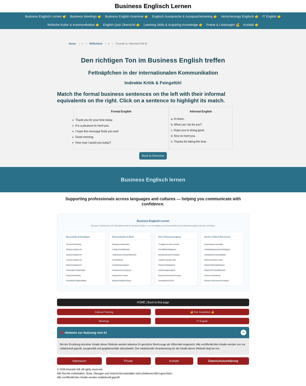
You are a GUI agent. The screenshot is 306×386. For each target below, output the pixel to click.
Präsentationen (117, 260)
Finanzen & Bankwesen (166, 265)
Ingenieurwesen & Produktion (169, 255)
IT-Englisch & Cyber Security (168, 244)
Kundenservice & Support (121, 270)
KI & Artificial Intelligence (167, 249)
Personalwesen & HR (166, 281)
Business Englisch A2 (74, 249)
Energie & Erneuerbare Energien (169, 275)
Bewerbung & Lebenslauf (213, 244)
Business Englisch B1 (74, 255)
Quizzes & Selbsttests (212, 275)
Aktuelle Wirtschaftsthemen (214, 265)
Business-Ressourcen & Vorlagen (216, 281)
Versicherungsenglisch (166, 270)
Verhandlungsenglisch (120, 265)
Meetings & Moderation (120, 244)
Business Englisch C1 (74, 265)
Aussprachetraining (73, 275)
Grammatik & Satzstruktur (75, 270)
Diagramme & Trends (120, 275)
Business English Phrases (121, 281)
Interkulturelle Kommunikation (215, 255)
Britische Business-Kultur (213, 260)
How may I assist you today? (93, 142)
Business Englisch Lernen (153, 5)
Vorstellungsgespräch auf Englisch (217, 249)
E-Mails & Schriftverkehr (121, 249)
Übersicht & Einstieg (73, 244)
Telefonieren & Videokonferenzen (124, 255)
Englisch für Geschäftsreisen (214, 270)
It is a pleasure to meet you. (92, 125)
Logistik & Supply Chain (167, 260)
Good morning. (84, 136)
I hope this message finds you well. (97, 131)
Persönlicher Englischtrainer (76, 281)
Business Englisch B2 (74, 260)
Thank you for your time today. (94, 119)
